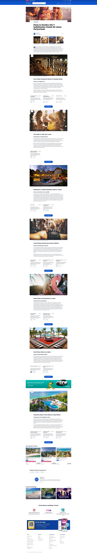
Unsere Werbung (62, 537)
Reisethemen (61, 541)
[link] (58, 3)
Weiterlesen (33, 100)
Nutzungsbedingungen (52, 537)
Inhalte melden (29, 548)
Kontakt (64, 0)
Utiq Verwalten (51, 541)
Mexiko (44, 47)
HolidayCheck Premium (30, 544)
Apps (27, 545)
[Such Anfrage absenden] (45, 3)
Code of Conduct (40, 540)
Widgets (39, 537)
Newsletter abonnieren (30, 541)
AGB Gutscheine (51, 544)
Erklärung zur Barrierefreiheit (53, 545)
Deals (27, 0)
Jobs (60, 540)
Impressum (50, 548)
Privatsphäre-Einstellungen (52, 540)
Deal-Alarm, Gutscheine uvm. (31, 540)
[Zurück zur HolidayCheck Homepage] (28, 3)
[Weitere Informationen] (51, 463)
